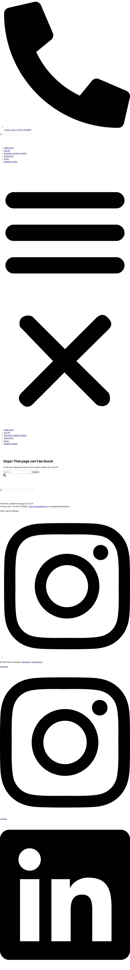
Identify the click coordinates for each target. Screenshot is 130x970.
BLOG (6, 159)
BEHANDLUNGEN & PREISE (15, 154)
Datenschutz (37, 662)
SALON (7, 151)
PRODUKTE (8, 156)
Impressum (26, 662)
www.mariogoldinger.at (38, 506)
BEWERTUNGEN (10, 162)
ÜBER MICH (9, 148)
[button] (65, 296)
